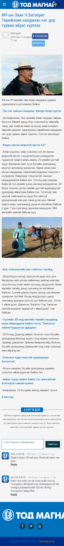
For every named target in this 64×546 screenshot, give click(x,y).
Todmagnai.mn (46, 541)
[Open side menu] (4, 4)
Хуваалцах (40, 36)
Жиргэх (39, 43)
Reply (14, 464)
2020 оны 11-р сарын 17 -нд (40, 454)
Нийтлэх (53, 444)
